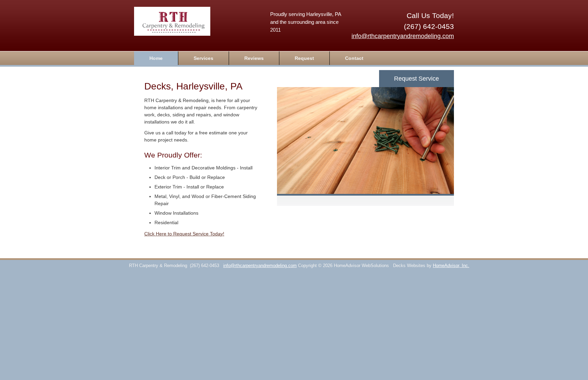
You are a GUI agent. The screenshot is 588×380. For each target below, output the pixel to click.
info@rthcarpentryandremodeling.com (403, 36)
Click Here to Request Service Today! (184, 233)
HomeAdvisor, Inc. (451, 265)
